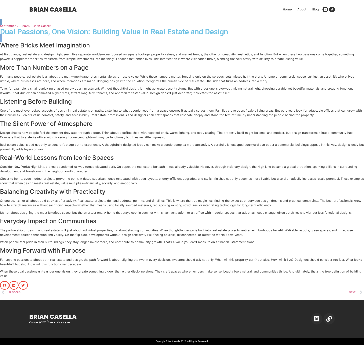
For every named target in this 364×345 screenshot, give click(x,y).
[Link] (332, 9)
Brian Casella (53, 9)
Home (287, 9)
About (302, 9)
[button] (4, 285)
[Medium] (325, 9)
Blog (315, 9)
